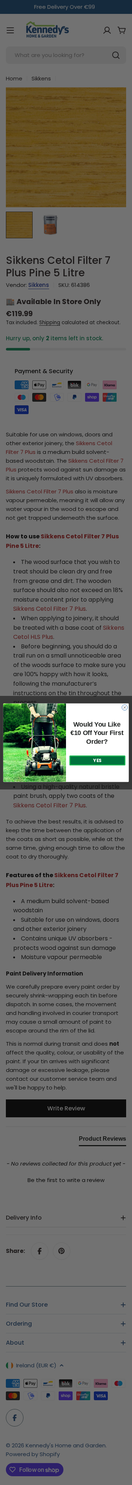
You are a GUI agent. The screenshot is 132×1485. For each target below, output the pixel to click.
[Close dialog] (124, 707)
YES (97, 760)
